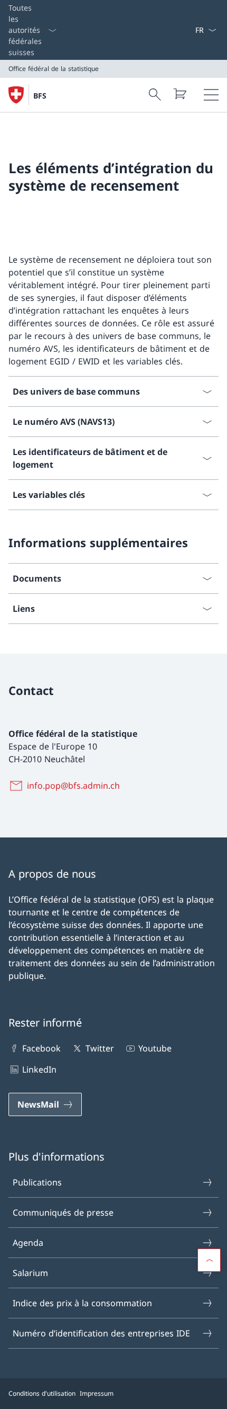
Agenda (28, 1243)
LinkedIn (39, 1069)
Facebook (41, 1048)
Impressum (97, 1393)
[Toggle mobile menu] (211, 94)
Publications (37, 1182)
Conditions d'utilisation (41, 1393)
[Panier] (179, 93)
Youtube (155, 1048)
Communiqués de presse (63, 1212)
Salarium (30, 1273)
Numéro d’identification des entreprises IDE (101, 1333)
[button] (209, 1260)
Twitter (100, 1048)
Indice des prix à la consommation (82, 1303)
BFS (39, 96)
